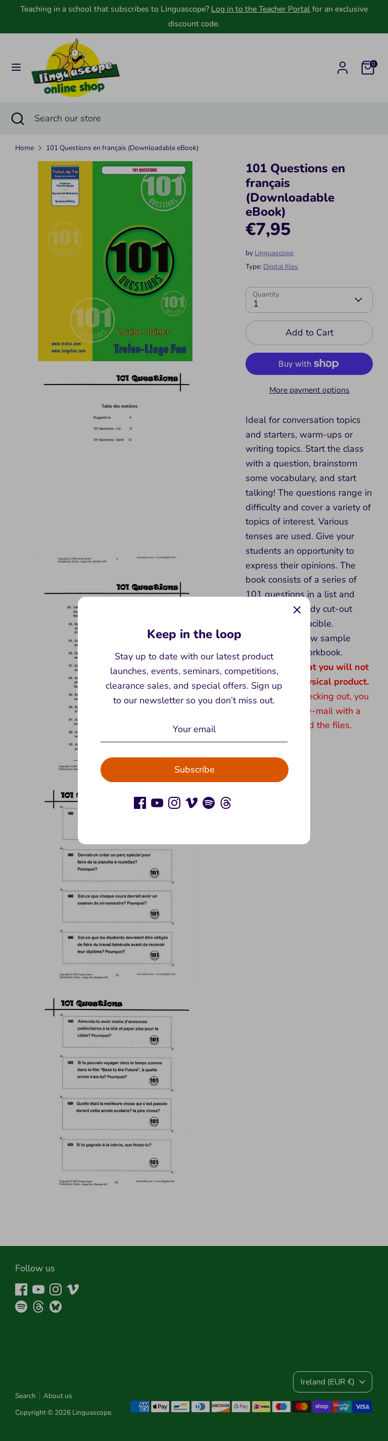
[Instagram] (174, 803)
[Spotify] (209, 803)
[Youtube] (157, 803)
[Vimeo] (191, 803)
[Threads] (226, 803)
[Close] (297, 610)
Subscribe (194, 769)
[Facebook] (140, 803)
